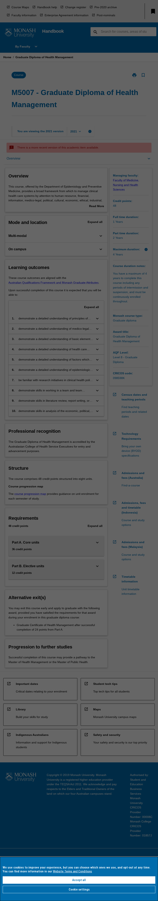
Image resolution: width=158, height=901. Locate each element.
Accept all (79, 880)
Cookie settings (79, 889)
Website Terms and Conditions (72, 871)
